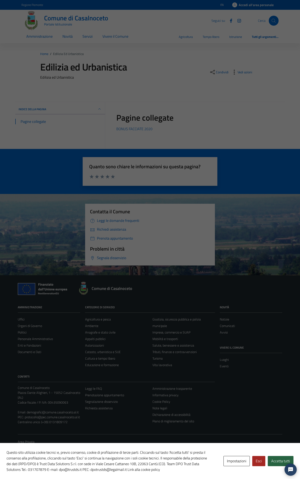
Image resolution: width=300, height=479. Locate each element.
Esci (259, 461)
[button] (290, 470)
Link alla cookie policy (144, 469)
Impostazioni (236, 461)
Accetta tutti (280, 461)
